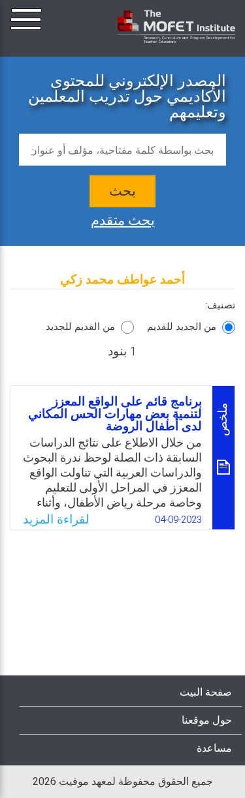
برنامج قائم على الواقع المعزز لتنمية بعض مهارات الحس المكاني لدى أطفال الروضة (115, 414)
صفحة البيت (206, 692)
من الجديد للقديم (181, 326)
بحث (122, 191)
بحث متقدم (123, 219)
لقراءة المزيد (56, 519)
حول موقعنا (207, 720)
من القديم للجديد (80, 326)
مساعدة (214, 748)
